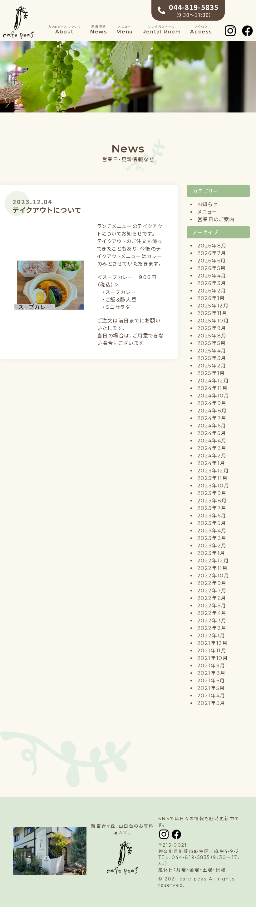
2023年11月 (212, 478)
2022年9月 (212, 583)
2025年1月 (211, 373)
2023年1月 (211, 553)
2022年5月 (211, 606)
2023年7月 (212, 508)
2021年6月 (211, 681)
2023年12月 (213, 471)
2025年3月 (211, 358)
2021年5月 (211, 688)
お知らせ (207, 204)
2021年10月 (212, 658)
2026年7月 (211, 253)
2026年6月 (211, 261)
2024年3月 (212, 448)
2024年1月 (211, 463)
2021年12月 (212, 643)
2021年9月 (211, 666)
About (64, 30)
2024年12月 (213, 381)
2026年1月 (211, 298)
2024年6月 (211, 426)
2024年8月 (212, 411)
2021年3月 (211, 703)
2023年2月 (212, 546)
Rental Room (161, 30)
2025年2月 (211, 366)
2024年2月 (212, 456)
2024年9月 (212, 403)
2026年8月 (212, 246)
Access (201, 30)
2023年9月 (212, 493)
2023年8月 (212, 501)
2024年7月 (212, 418)
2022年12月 (213, 561)
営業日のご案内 (216, 219)
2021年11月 (212, 651)
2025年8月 (212, 336)
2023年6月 (211, 516)
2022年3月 (212, 621)
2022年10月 (213, 576)
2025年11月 (212, 313)
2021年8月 (211, 673)
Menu (124, 30)
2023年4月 (212, 531)
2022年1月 (211, 636)
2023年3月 (212, 538)
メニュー (207, 212)
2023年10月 (213, 486)
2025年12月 (213, 306)
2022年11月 (212, 568)
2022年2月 (212, 628)
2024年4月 (212, 441)
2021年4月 (211, 696)
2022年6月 (211, 598)
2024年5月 (211, 433)
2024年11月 (212, 388)
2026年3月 (211, 283)
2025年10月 (213, 321)
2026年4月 (211, 276)
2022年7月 (212, 591)
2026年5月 (211, 268)
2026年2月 (211, 291)
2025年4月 (211, 351)
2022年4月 (212, 613)
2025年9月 (211, 328)
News (98, 30)
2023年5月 (211, 523)
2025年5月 (211, 343)
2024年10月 (213, 396)
